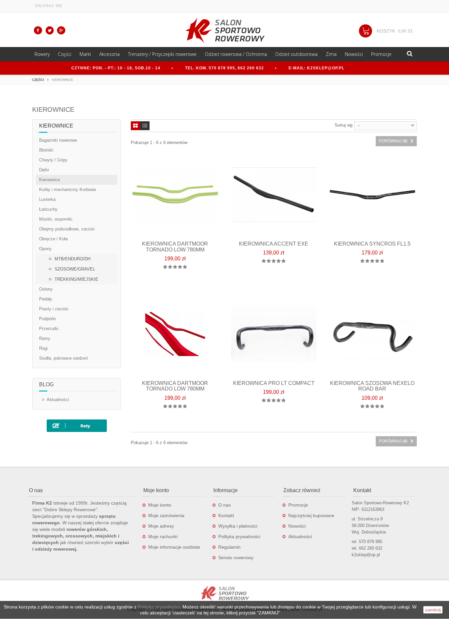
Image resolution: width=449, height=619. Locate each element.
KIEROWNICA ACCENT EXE (273, 244)
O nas (224, 505)
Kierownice (49, 179)
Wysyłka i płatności (237, 526)
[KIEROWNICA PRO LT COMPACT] (274, 334)
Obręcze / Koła (53, 238)
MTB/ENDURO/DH (71, 258)
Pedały (45, 299)
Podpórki (47, 318)
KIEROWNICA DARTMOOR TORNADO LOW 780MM (175, 246)
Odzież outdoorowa (296, 54)
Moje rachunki (162, 536)
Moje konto (159, 505)
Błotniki (46, 150)
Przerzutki (49, 328)
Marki (85, 54)
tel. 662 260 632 (367, 548)
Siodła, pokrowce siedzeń (63, 358)
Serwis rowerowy (235, 557)
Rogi (43, 348)
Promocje (381, 54)
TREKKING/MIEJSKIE (75, 279)
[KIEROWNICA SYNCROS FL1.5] (372, 194)
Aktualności (58, 399)
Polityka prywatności (239, 536)
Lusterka (47, 199)
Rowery (42, 54)
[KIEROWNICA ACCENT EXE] (274, 194)
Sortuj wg (343, 125)
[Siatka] (135, 126)
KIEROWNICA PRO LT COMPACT (274, 383)
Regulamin (229, 547)
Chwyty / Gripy (53, 159)
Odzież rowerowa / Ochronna (236, 54)
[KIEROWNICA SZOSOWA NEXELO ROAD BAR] (372, 334)
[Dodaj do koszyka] (168, 283)
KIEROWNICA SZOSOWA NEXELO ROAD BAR (372, 386)
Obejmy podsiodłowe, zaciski (67, 228)
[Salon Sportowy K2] (224, 30)
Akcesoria (109, 54)
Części (64, 54)
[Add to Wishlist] (195, 283)
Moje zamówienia (166, 515)
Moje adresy (161, 526)
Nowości (354, 54)
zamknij (433, 609)
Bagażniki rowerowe (58, 140)
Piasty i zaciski (53, 308)
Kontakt (226, 515)
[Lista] (144, 126)
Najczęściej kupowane (311, 515)
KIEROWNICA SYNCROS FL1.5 (372, 244)
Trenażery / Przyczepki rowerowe (162, 54)
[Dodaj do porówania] (182, 283)
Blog (46, 384)
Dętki (44, 169)
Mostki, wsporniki (55, 219)
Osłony (46, 289)
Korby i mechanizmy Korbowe (67, 189)
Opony (45, 248)
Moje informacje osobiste (174, 547)
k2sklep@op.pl (366, 554)
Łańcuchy (48, 209)
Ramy (44, 338)
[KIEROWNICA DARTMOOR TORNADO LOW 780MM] (175, 194)
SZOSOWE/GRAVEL (74, 269)
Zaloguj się (48, 6)
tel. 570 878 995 (367, 541)
